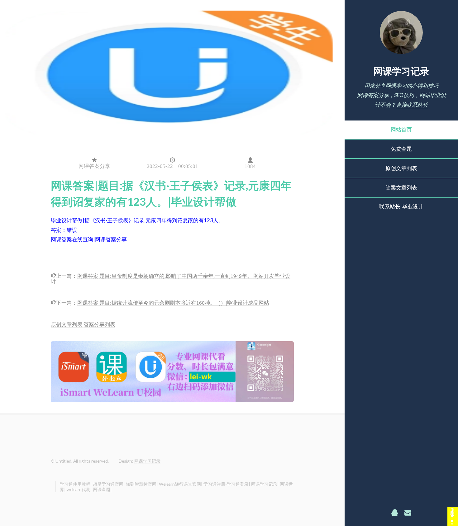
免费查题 (401, 148)
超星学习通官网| (109, 484)
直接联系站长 (412, 104)
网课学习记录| (265, 484)
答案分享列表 (99, 324)
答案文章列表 (401, 187)
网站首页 (401, 129)
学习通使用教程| (76, 484)
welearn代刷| (79, 489)
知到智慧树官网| (142, 484)
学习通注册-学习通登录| (226, 484)
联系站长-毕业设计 (401, 206)
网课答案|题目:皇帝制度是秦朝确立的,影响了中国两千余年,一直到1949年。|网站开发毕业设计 (170, 278)
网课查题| (102, 489)
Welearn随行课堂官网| (181, 484)
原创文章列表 (401, 168)
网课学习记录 (401, 70)
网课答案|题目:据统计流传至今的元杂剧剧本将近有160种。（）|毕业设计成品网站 (173, 302)
